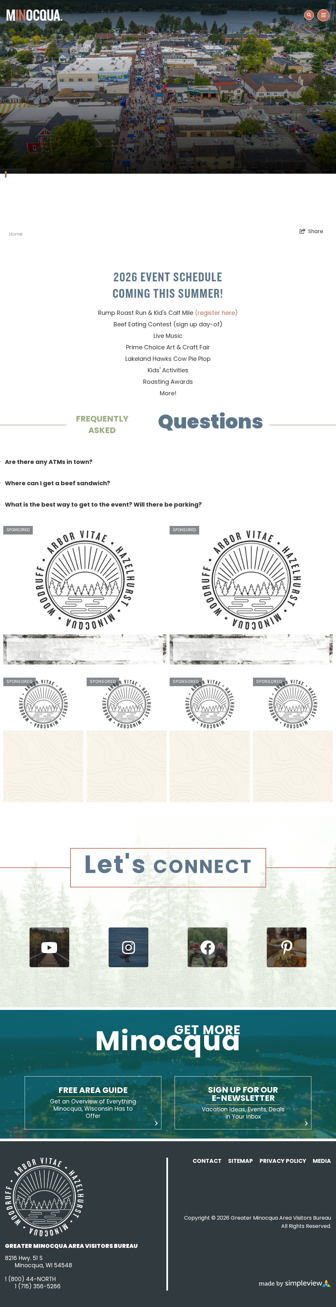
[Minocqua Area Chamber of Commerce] (34, 15)
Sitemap (240, 1161)
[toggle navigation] (309, 15)
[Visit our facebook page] (207, 947)
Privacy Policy (283, 1161)
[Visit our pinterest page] (286, 947)
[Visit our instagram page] (128, 947)
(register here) (216, 313)
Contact (207, 1161)
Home (16, 234)
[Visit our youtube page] (49, 947)
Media (322, 1161)
